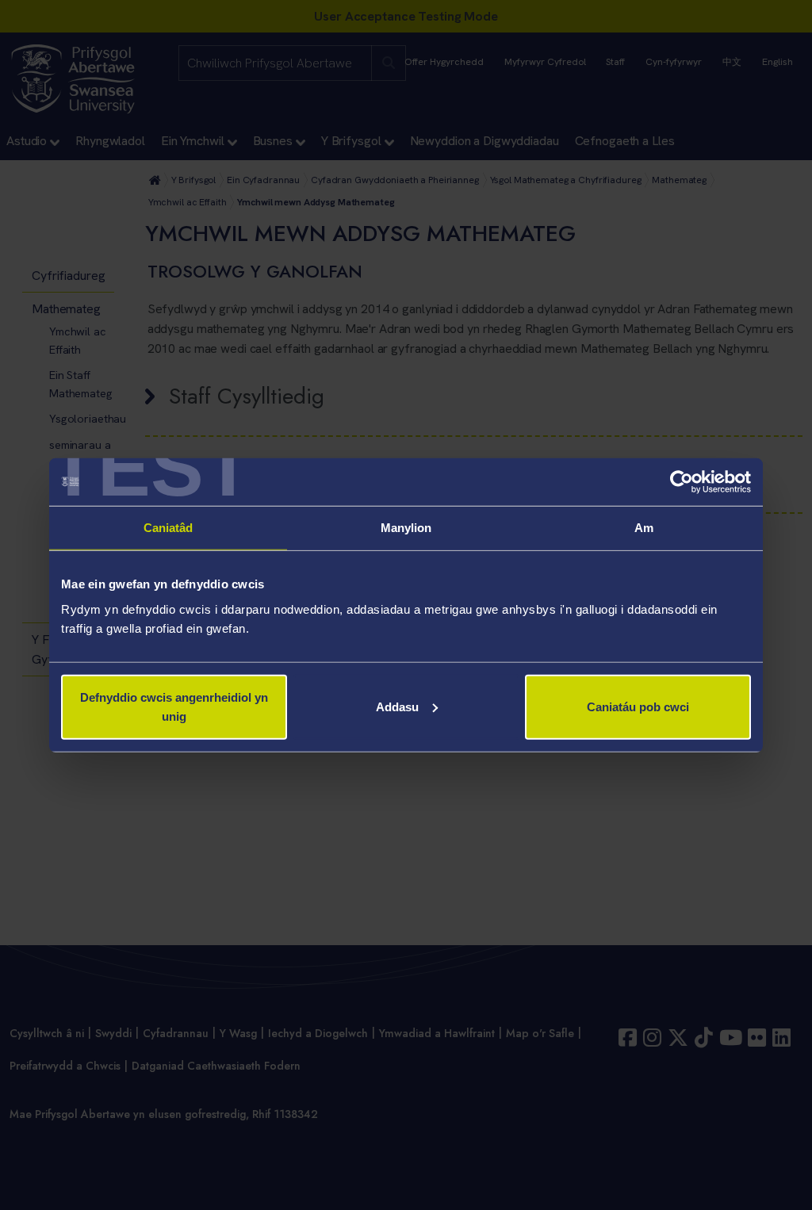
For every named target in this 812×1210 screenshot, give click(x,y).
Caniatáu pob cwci (638, 706)
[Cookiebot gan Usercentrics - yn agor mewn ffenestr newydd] (681, 482)
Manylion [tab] (406, 527)
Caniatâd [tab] (168, 527)
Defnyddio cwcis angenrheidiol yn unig (174, 706)
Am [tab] (643, 527)
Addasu (397, 706)
